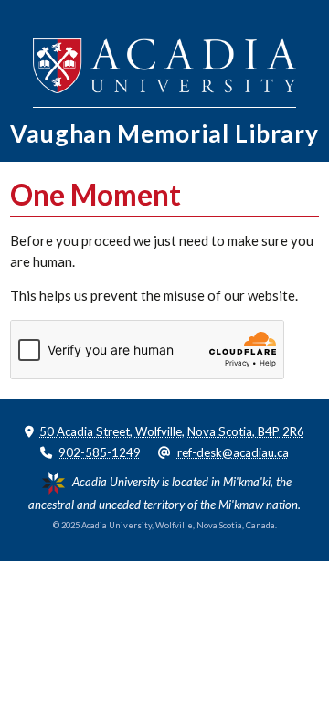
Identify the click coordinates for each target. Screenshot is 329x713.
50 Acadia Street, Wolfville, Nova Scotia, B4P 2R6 (171, 431)
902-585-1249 (99, 452)
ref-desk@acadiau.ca (233, 452)
